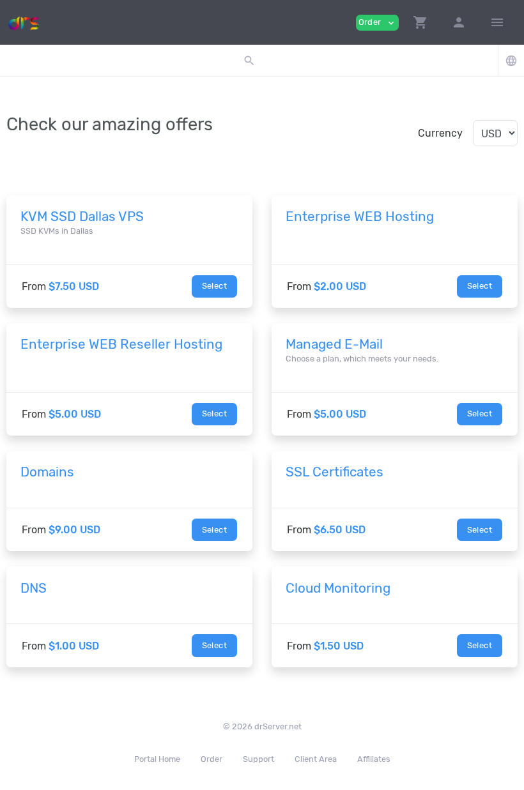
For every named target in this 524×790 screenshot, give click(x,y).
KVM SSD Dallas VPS (82, 216)
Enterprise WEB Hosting (360, 216)
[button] (420, 22)
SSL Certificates (334, 472)
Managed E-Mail (334, 344)
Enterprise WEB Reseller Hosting (121, 344)
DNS (33, 588)
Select (214, 286)
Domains (47, 472)
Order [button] (377, 22)
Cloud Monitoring (338, 588)
